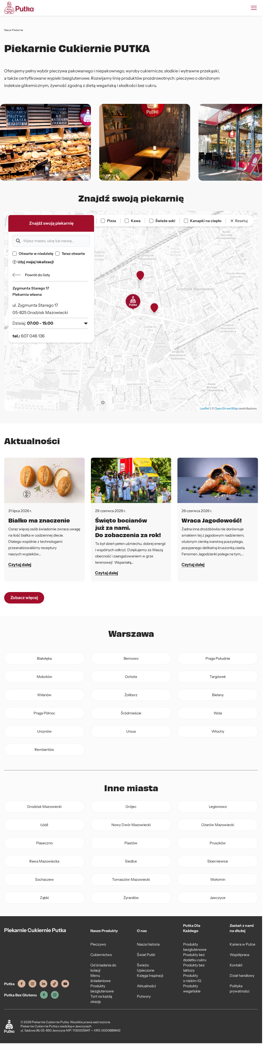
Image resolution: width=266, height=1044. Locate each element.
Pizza (111, 220)
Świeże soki (165, 220)
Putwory (144, 996)
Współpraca (239, 954)
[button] (133, 302)
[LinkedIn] (43, 984)
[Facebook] (21, 984)
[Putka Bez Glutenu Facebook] (44, 995)
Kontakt (236, 965)
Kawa (136, 220)
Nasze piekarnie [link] (13, 30)
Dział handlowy (242, 975)
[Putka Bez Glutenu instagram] (55, 995)
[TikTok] (54, 984)
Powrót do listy (37, 275)
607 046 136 (33, 336)
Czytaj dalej (19, 564)
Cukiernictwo (101, 954)
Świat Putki (146, 954)
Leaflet (205, 408)
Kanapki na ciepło (205, 220)
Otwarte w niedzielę (36, 253)
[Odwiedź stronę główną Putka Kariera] (19, 8)
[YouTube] (65, 984)
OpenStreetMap (226, 408)
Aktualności (146, 986)
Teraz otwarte (73, 253)
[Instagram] (32, 984)
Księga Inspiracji (150, 975)
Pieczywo (98, 944)
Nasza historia (148, 944)
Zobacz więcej (24, 597)
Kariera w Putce (242, 944)
